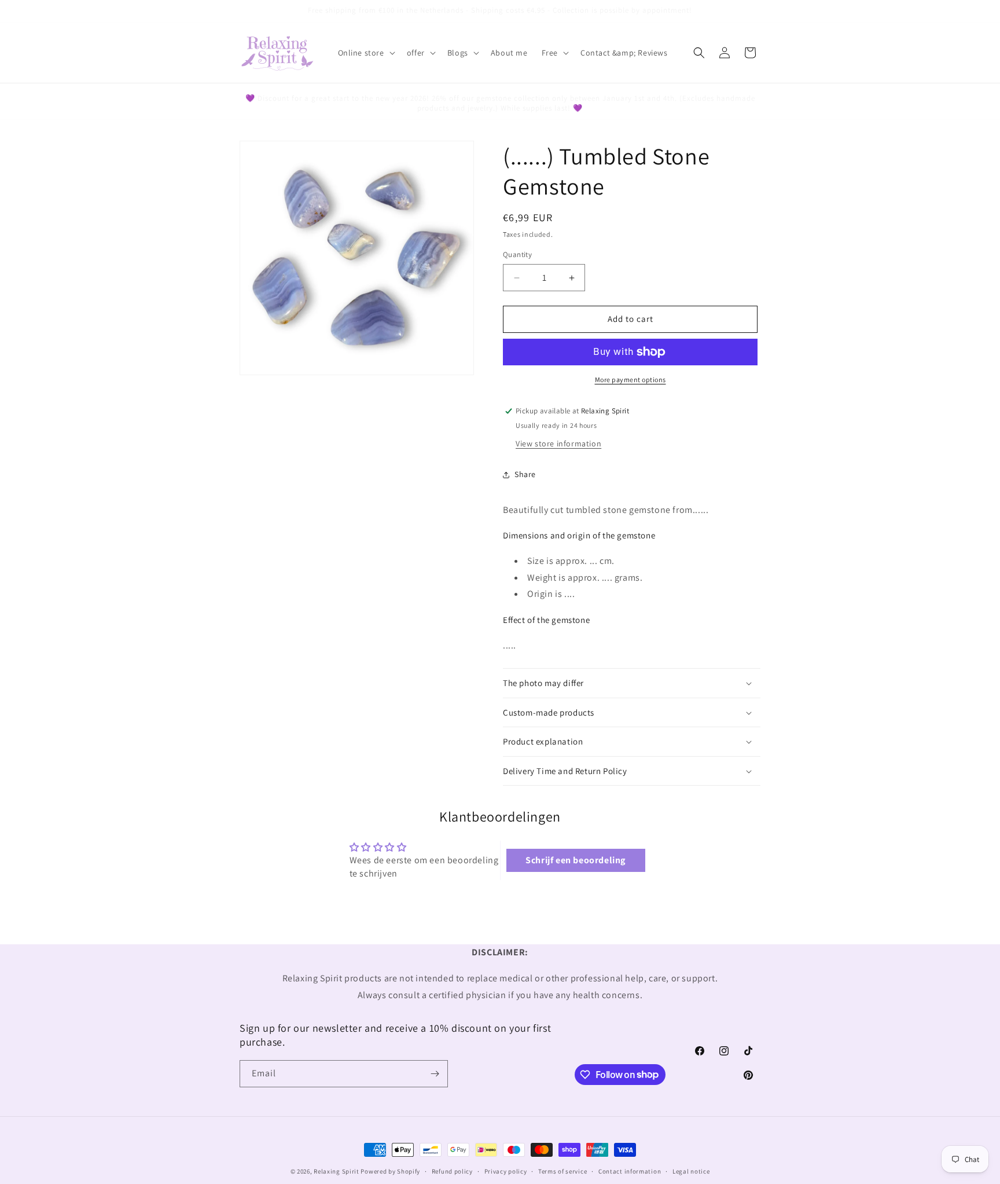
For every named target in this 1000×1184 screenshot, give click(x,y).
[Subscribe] (434, 1073)
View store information (558, 443)
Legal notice (690, 1171)
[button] (365, 53)
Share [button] (525, 474)
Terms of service (562, 1171)
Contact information (629, 1171)
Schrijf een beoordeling (575, 859)
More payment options (630, 379)
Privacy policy (505, 1171)
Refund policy (452, 1171)
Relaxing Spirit (336, 1171)
